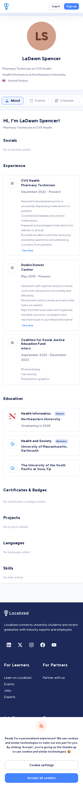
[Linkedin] (9, 645)
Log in (56, 6)
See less (27, 250)
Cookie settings (41, 765)
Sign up (71, 6)
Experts (9, 697)
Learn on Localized (17, 678)
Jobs (7, 690)
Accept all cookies (41, 778)
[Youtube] (54, 645)
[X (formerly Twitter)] (20, 645)
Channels (67, 100)
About (15, 100)
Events (40, 100)
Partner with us (54, 678)
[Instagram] (31, 645)
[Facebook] (43, 645)
